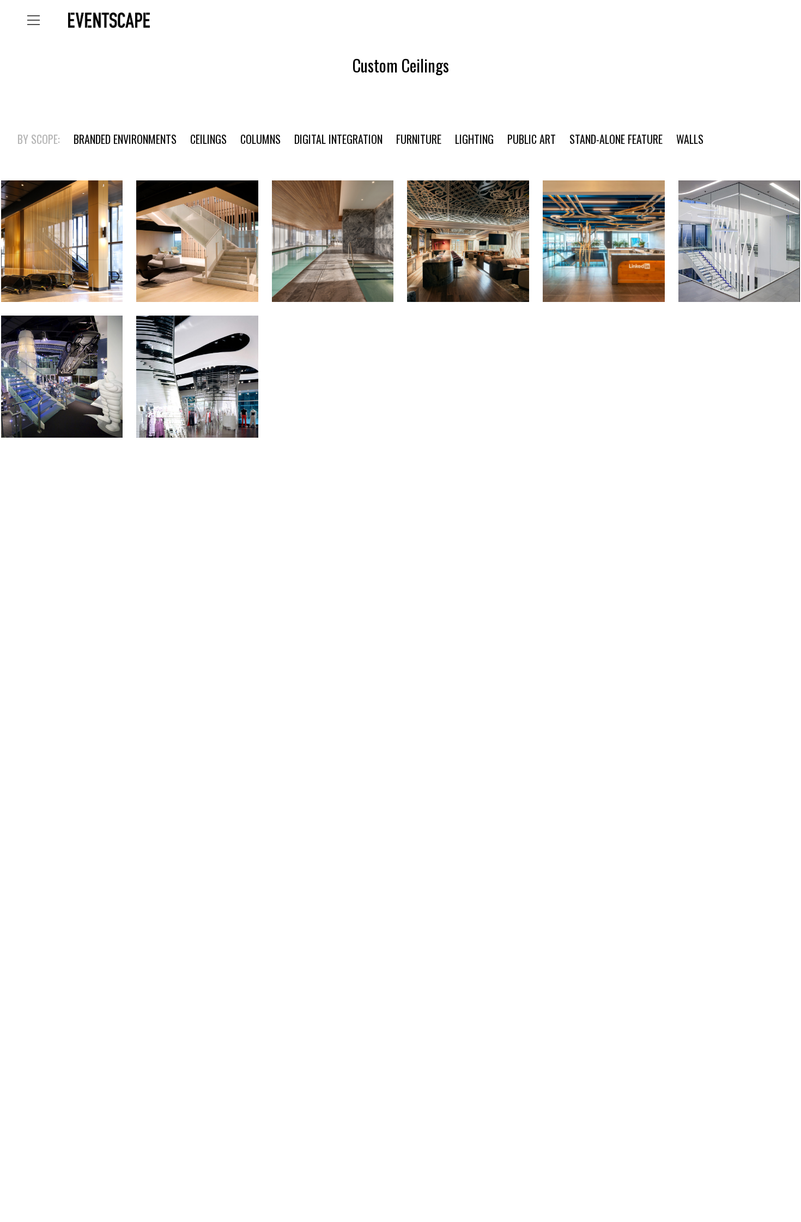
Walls (689, 139)
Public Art (531, 139)
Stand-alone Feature (616, 139)
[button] (33, 20)
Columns (260, 139)
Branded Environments (125, 139)
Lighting (474, 139)
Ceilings (208, 139)
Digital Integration (338, 139)
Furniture (418, 139)
